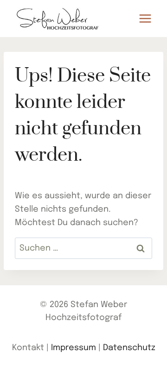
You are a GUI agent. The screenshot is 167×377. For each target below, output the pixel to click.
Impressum (73, 348)
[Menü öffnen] (145, 18)
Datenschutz (129, 348)
